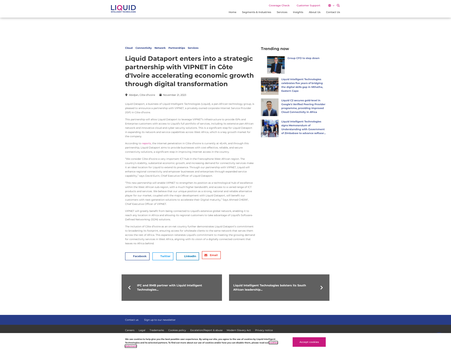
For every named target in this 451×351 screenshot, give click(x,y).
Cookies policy (177, 330)
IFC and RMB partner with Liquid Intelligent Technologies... (169, 287)
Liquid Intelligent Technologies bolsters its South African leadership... (269, 287)
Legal (142, 330)
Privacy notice (264, 330)
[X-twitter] (318, 319)
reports (146, 143)
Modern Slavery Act (239, 330)
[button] (331, 5)
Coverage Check (279, 5)
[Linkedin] (324, 319)
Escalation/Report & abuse (206, 330)
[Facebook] (311, 319)
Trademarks (157, 330)
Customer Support (308, 5)
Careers (129, 330)
